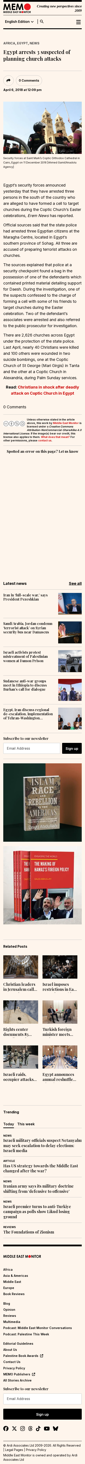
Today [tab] (8, 1124)
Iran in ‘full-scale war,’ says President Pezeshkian (25, 597)
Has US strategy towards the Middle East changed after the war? (40, 1168)
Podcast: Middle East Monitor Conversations (37, 1328)
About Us (10, 1349)
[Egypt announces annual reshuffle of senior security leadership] (59, 1057)
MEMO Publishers (16, 1374)
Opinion (9, 1309)
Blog (6, 1303)
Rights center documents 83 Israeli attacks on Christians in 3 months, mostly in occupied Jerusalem (19, 1032)
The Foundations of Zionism (28, 1232)
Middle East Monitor (66, 423)
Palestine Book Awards (20, 1356)
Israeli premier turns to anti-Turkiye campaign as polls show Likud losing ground (37, 1211)
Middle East (12, 1282)
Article (9, 1161)
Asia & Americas (15, 1275)
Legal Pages (14, 1450)
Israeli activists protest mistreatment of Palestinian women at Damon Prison (25, 656)
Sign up (72, 748)
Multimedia (11, 1322)
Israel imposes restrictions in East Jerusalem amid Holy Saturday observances (59, 987)
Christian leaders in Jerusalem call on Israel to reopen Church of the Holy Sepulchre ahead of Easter (20, 987)
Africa (9, 43)
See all (75, 583)
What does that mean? (55, 437)
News (34, 43)
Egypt (22, 43)
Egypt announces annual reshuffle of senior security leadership (58, 1077)
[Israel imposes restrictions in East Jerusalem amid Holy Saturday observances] (59, 967)
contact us (44, 440)
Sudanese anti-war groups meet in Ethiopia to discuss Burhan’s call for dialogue (25, 685)
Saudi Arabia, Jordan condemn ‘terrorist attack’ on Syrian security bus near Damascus (27, 627)
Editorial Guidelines (18, 1343)
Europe (8, 1288)
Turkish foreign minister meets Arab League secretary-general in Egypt (59, 1032)
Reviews (9, 1227)
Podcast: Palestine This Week (26, 1334)
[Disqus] (42, 514)
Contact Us (11, 1362)
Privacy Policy (14, 1368)
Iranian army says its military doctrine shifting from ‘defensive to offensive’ (38, 1189)
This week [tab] (26, 1124)
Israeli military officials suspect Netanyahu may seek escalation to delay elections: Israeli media (42, 1145)
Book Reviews (14, 1294)
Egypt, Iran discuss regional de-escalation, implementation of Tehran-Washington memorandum (28, 714)
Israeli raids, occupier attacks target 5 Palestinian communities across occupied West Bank (18, 1077)
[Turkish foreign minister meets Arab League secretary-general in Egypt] (59, 1012)
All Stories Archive (17, 1380)
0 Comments (29, 80)
